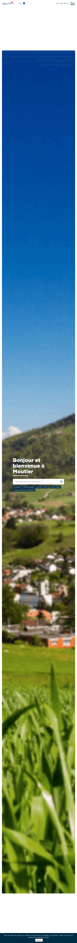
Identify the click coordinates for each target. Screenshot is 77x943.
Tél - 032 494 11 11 (63, 3)
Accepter (39, 940)
